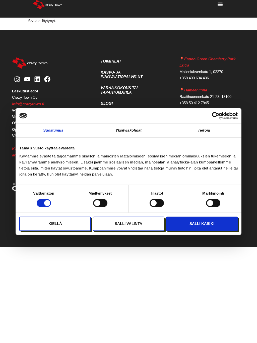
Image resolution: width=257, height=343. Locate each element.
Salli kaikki (201, 223)
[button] (220, 4)
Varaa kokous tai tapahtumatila (119, 90)
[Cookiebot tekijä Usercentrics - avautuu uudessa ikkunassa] (216, 116)
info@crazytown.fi (28, 104)
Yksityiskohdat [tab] (128, 130)
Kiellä (55, 223)
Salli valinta (128, 223)
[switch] (100, 203)
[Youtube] (27, 79)
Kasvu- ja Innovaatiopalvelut (121, 74)
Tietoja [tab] (204, 130)
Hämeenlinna (195, 90)
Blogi (106, 103)
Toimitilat (111, 61)
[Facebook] (47, 79)
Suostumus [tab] (53, 130)
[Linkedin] (37, 79)
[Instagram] (17, 79)
